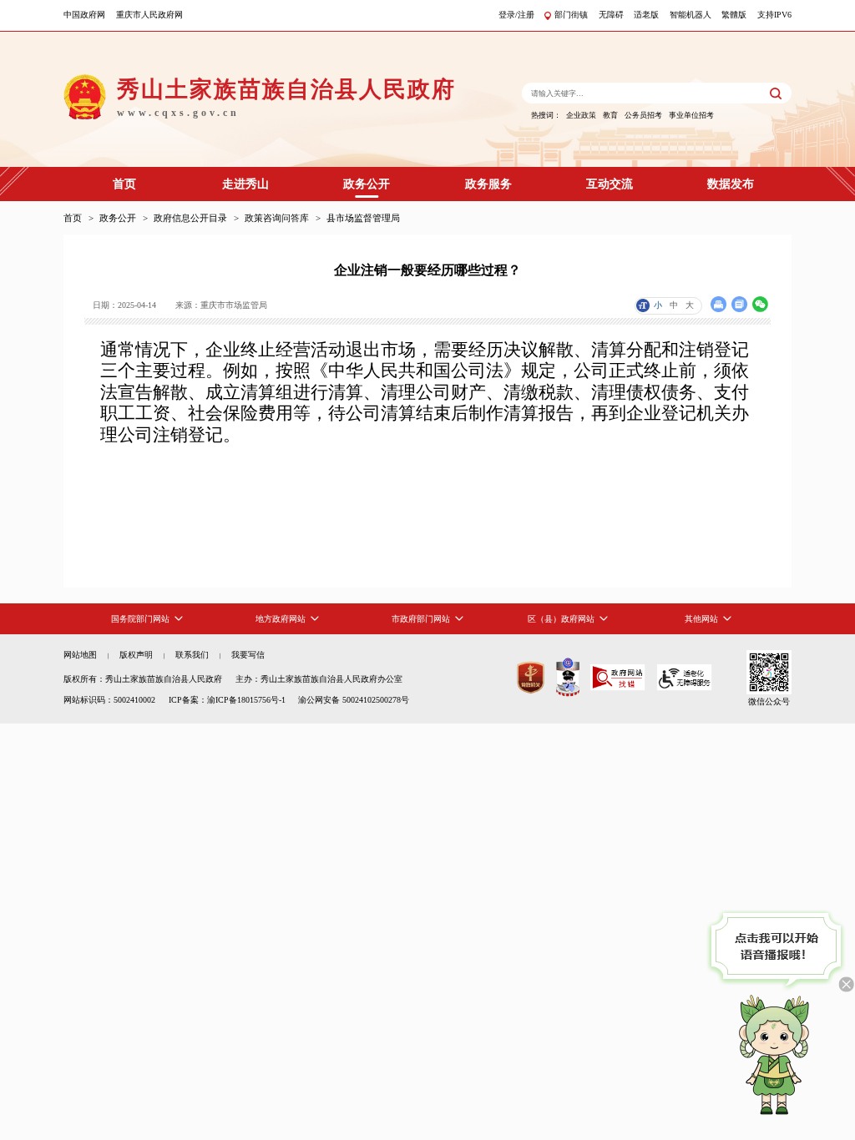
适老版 (646, 14)
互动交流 (609, 184)
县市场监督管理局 (363, 218)
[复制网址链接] (739, 304)
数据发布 (730, 184)
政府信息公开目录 (190, 218)
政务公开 (366, 184)
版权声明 (136, 654)
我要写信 (248, 654)
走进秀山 (245, 184)
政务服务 (488, 184)
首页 (124, 184)
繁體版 (733, 14)
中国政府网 (84, 14)
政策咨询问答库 (277, 218)
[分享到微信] (760, 304)
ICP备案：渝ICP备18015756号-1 (227, 699)
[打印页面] (718, 304)
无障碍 (611, 14)
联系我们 (192, 654)
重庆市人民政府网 (149, 14)
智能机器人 (690, 14)
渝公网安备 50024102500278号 (353, 699)
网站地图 (80, 654)
